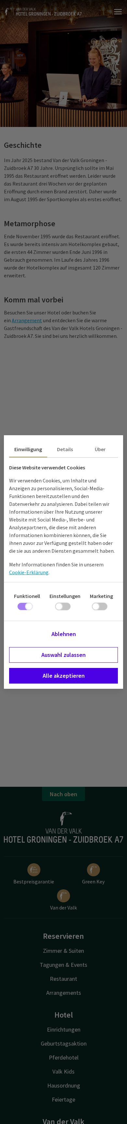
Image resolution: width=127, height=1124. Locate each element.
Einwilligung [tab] (28, 449)
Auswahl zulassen (63, 655)
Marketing (101, 596)
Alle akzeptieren (64, 675)
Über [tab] (100, 449)
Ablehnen (63, 634)
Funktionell (27, 596)
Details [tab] (65, 449)
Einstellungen (64, 596)
